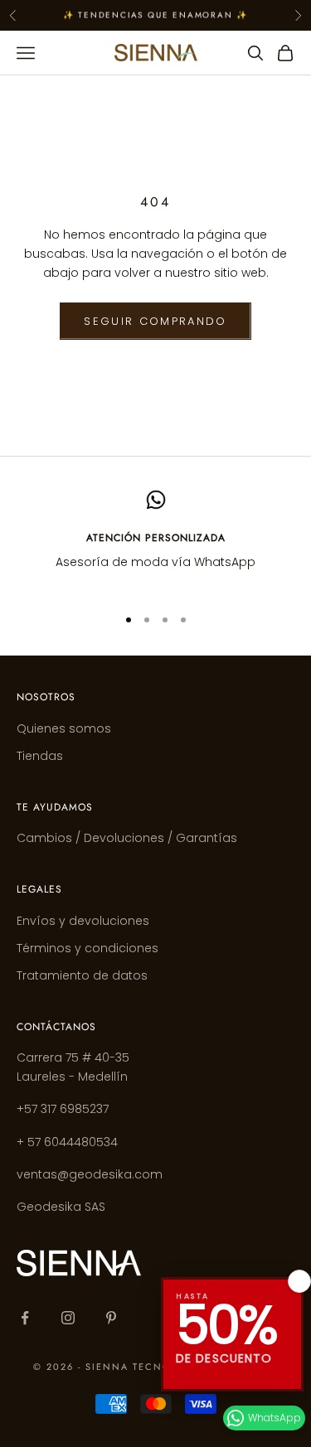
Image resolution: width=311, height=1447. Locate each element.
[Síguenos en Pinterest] (111, 1317)
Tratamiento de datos (82, 975)
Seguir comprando (155, 321)
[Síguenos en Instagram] (68, 1317)
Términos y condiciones (87, 948)
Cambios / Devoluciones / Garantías (127, 838)
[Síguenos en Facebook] (25, 1317)
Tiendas (40, 756)
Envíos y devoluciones (83, 920)
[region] (155, 541)
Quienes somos (64, 728)
